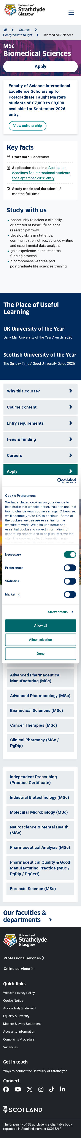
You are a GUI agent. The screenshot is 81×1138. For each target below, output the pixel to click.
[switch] (70, 567)
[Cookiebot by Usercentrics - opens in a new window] (57, 480)
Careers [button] (14, 455)
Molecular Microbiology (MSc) (39, 812)
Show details (58, 612)
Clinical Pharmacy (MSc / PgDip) (34, 742)
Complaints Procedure (19, 1039)
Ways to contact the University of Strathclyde (35, 1071)
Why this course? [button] (23, 391)
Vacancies (10, 1047)
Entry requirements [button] (25, 423)
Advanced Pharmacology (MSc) (40, 695)
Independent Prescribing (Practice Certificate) (33, 779)
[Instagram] (43, 1089)
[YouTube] (21, 1089)
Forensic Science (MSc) (33, 888)
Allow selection (40, 639)
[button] (40, 917)
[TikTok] (54, 1089)
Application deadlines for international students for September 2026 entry (41, 173)
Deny (40, 653)
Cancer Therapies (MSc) (33, 725)
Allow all (40, 625)
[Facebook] (9, 1089)
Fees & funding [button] (21, 439)
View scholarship (27, 125)
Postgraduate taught (17, 35)
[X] (32, 1089)
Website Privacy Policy (19, 993)
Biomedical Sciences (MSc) (36, 710)
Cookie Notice (13, 1000)
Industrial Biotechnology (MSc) (39, 797)
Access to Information (19, 1031)
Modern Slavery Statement (22, 1024)
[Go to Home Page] (5, 30)
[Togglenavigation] (71, 12)
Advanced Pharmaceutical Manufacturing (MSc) (35, 678)
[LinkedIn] (65, 1089)
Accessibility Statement (19, 1008)
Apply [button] (40, 66)
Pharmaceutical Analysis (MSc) (40, 847)
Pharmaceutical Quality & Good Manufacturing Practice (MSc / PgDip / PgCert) (40, 868)
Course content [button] (22, 407)
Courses (24, 30)
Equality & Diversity (16, 1016)
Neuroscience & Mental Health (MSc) (39, 830)
